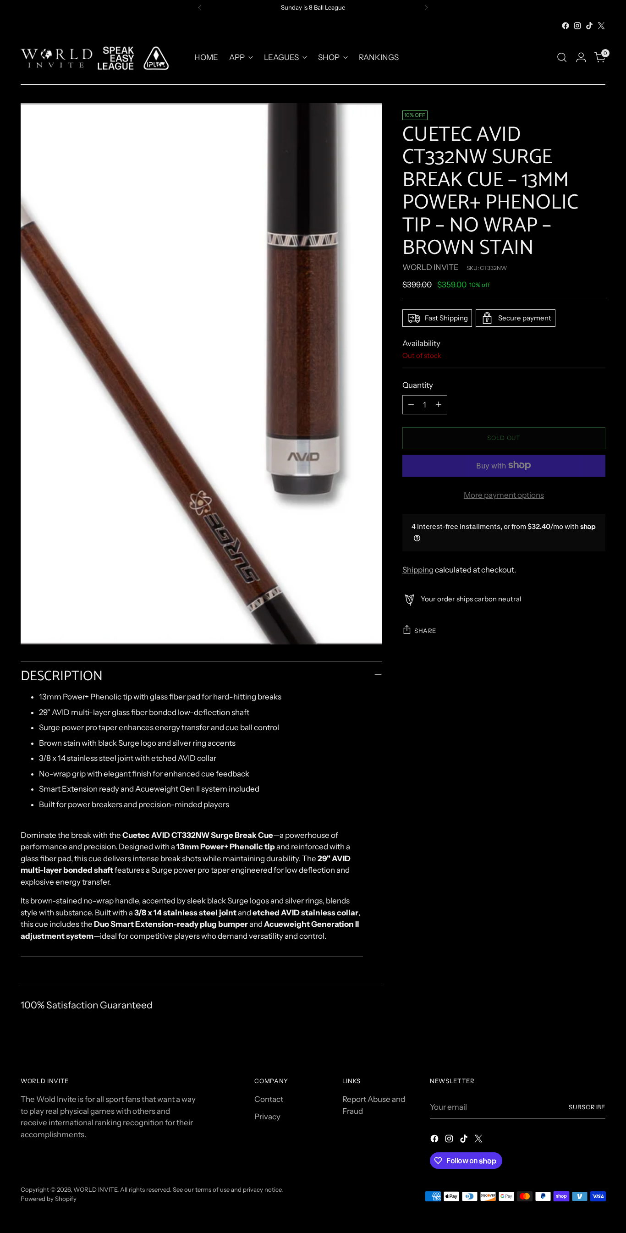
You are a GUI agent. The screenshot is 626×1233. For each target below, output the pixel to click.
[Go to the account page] (581, 57)
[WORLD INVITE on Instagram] (577, 26)
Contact (268, 1099)
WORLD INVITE (430, 266)
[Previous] (200, 8)
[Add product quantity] (438, 404)
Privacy (267, 1116)
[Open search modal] (562, 57)
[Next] (426, 8)
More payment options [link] (504, 494)
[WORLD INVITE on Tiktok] (589, 26)
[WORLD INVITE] (101, 57)
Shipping (418, 569)
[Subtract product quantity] (411, 404)
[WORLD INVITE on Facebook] (565, 26)
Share (425, 630)
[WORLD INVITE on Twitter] (601, 26)
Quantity (417, 385)
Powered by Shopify (49, 1198)
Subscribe (587, 1107)
